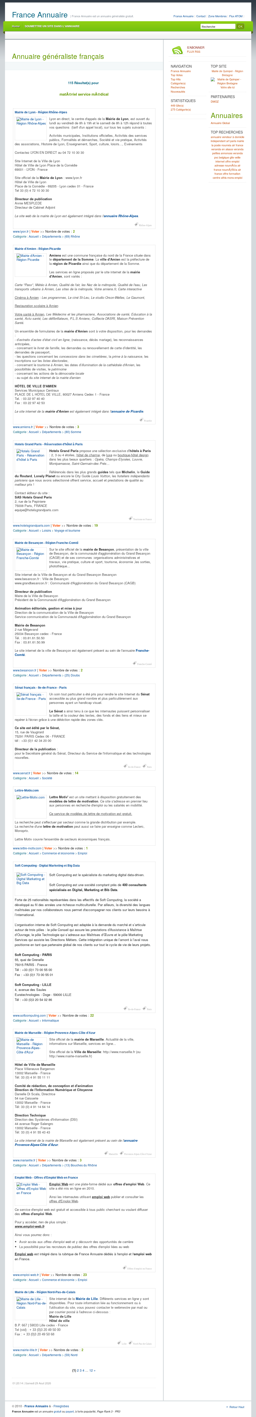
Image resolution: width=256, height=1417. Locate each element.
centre (216, 177)
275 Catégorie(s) (181, 109)
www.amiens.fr (23, 427)
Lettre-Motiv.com (27, 790)
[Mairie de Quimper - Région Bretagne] (227, 83)
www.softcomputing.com (29, 1015)
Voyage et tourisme (67, 530)
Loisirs (46, 530)
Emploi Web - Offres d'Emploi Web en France (46, 1177)
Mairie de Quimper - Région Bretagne (227, 73)
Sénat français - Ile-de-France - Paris (41, 687)
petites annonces (222, 153)
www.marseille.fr (24, 1160)
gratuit (57, 1411)
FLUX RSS (195, 49)
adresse (219, 165)
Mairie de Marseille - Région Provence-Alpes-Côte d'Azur (55, 1033)
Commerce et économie (58, 853)
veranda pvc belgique (228, 155)
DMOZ (215, 101)
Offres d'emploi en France (139, 1268)
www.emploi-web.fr (26, 1274)
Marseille (113, 1154)
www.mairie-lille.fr (25, 1350)
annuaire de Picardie (127, 411)
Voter (35, 231)
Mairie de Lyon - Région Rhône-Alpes (41, 112)
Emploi (82, 853)
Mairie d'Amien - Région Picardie (38, 249)
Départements (51, 236)
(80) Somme (72, 432)
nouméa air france (232, 145)
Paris (149, 767)
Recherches (178, 87)
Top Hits (175, 79)
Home (16, 26)
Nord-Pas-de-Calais (142, 1344)
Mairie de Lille (87, 1298)
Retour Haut (237, 1407)
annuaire (216, 137)
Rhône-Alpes (145, 225)
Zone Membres (217, 16)
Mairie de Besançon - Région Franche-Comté (46, 543)
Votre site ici (227, 87)
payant (70, 1411)
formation (234, 173)
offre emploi (232, 161)
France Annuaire (184, 16)
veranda (239, 149)
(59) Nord (71, 1355)
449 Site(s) (177, 105)
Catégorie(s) (178, 83)
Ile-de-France (134, 767)
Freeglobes (61, 1406)
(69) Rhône (72, 236)
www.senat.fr (21, 773)
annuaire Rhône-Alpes (121, 215)
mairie (240, 141)
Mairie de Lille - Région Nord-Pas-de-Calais (45, 1292)
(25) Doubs (72, 675)
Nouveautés (178, 91)
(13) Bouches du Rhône (80, 1165)
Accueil (34, 236)
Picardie (148, 421)
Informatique (50, 1020)
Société (47, 778)
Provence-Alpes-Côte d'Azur (138, 1154)
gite (232, 157)
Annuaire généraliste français (58, 56)
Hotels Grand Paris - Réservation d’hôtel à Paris (49, 444)
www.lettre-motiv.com (27, 848)
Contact (201, 16)
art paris (231, 141)
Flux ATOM (235, 16)
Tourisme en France (142, 519)
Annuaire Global (220, 123)
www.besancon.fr (24, 670)
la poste (216, 145)
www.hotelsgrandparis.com (31, 525)
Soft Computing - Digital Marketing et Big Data (47, 865)
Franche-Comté (144, 664)
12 (91, 1370)
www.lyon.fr (20, 231)
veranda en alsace (222, 149)
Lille (124, 1344)
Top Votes (176, 75)
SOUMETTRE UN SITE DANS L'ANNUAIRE (52, 26)
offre (225, 173)
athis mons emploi (231, 177)
